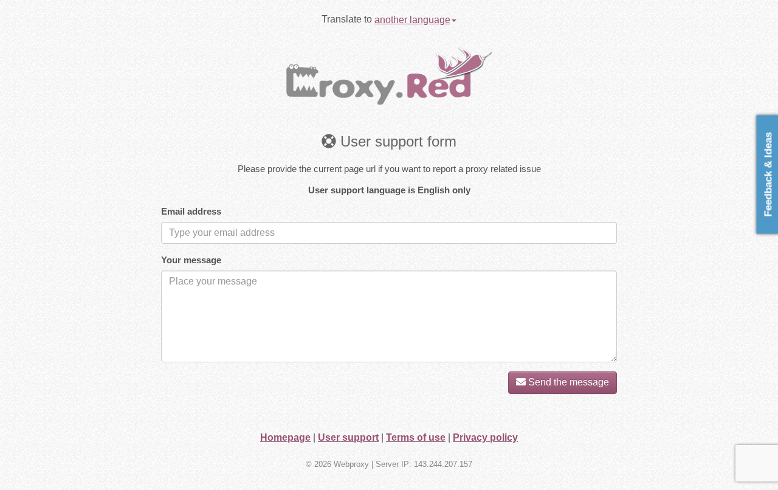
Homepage (285, 437)
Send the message (567, 382)
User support (348, 437)
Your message (191, 260)
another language (412, 20)
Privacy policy (485, 437)
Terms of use (416, 437)
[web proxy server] (389, 74)
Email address (191, 211)
